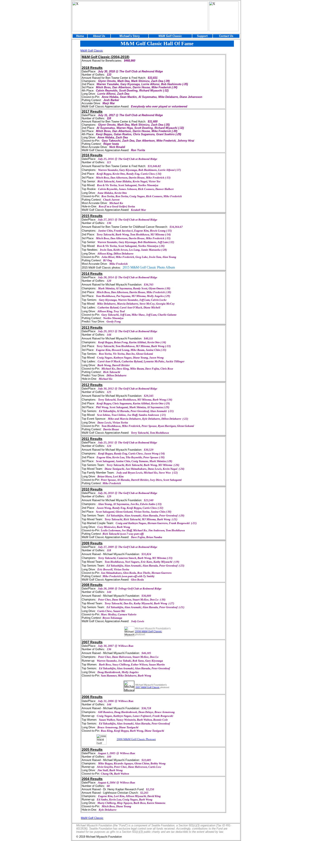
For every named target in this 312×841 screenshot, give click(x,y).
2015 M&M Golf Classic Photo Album (149, 267)
